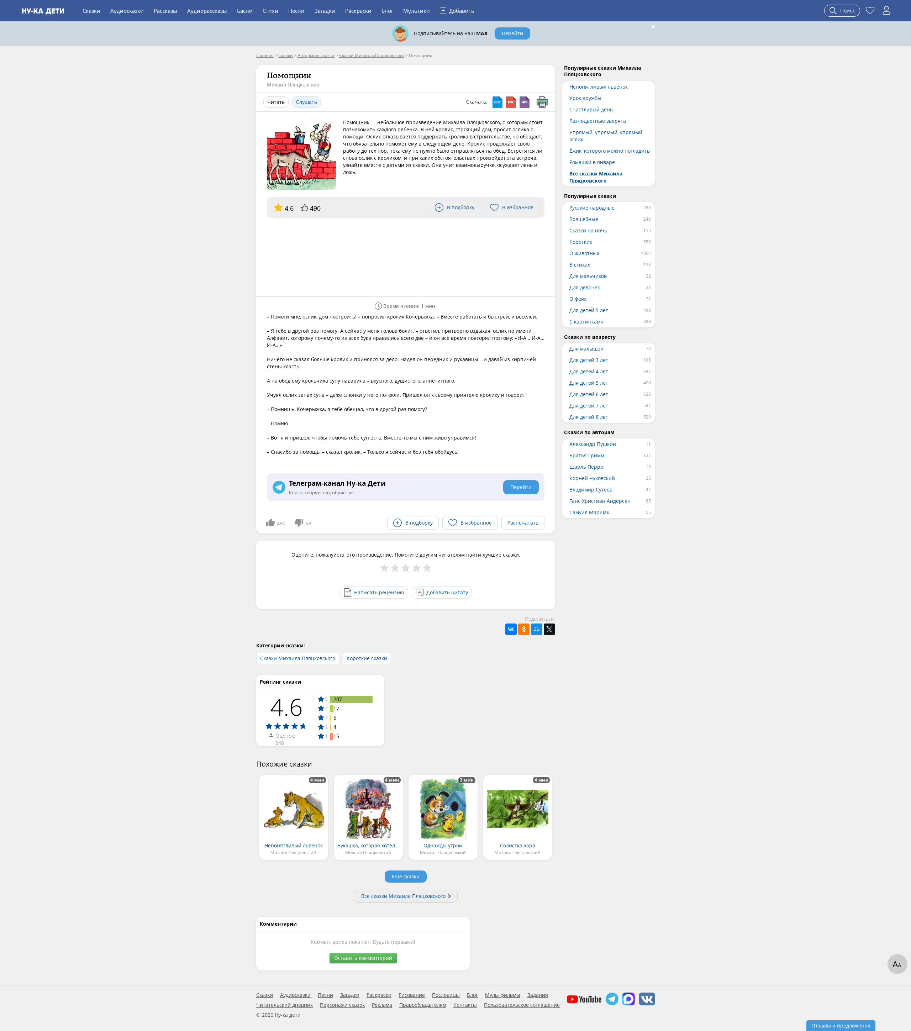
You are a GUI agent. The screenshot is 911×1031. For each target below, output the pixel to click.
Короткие (581, 241)
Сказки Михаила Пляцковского (297, 658)
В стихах (579, 264)
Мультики (416, 10)
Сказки (91, 10)
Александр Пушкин (592, 444)
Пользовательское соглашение (522, 1005)
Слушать (306, 102)
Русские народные (592, 207)
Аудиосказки (127, 10)
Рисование (412, 995)
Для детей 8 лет (588, 417)
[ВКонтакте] (511, 629)
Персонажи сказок (342, 1005)
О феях (577, 298)
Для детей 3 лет (588, 360)
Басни (245, 10)
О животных (584, 253)
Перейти (512, 33)
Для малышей (586, 348)
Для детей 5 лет (588, 310)
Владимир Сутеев (590, 489)
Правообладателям (422, 1005)
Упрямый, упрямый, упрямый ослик (605, 136)
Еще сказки (406, 876)
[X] (549, 629)
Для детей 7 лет (588, 405)
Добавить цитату (447, 592)
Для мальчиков (588, 276)
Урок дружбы (585, 98)
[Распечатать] (542, 102)
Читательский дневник (284, 1005)
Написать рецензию (379, 592)
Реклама (382, 1005)
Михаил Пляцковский (293, 84)
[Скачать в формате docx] (497, 102)
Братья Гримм (586, 455)
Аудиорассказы (207, 10)
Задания (537, 995)
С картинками (586, 321)
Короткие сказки (367, 658)
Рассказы (165, 10)
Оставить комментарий (363, 957)
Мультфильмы (502, 995)
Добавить (457, 10)
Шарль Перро (586, 466)
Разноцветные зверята (597, 120)
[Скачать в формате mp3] (525, 102)
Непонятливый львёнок (598, 86)
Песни (296, 10)
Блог (387, 10)
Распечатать (522, 522)
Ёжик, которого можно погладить (609, 150)
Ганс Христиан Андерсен (600, 501)
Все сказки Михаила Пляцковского (403, 896)
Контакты (465, 1005)
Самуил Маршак (589, 512)
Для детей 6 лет (588, 394)
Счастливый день (591, 109)
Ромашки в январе (592, 162)
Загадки (325, 10)
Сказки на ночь (588, 230)
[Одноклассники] (524, 629)
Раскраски (358, 10)
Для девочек (584, 287)
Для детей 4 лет (588, 371)
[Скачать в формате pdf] (511, 102)
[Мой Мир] (536, 629)
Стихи (270, 10)
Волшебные (583, 219)
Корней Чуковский (592, 478)
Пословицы (446, 995)
